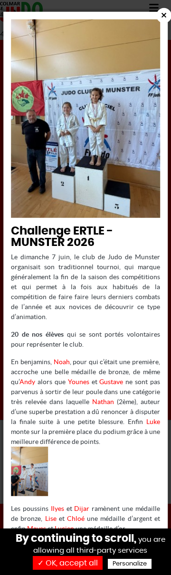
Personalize (130, 564)
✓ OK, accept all (68, 563)
